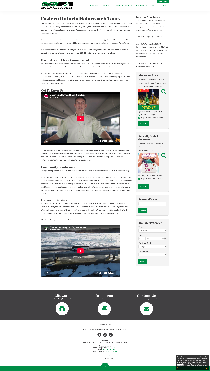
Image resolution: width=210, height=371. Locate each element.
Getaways (140, 5)
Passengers (143, 251)
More (164, 5)
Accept (205, 368)
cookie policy (180, 364)
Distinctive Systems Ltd (118, 329)
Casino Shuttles (122, 5)
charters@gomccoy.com (111, 355)
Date (140, 235)
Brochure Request (105, 324)
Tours (140, 227)
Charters (94, 5)
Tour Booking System (91, 329)
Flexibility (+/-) (144, 243)
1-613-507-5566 (112, 348)
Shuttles (106, 5)
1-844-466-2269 (111, 351)
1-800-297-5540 (109, 349)
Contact (154, 5)
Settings (180, 368)
